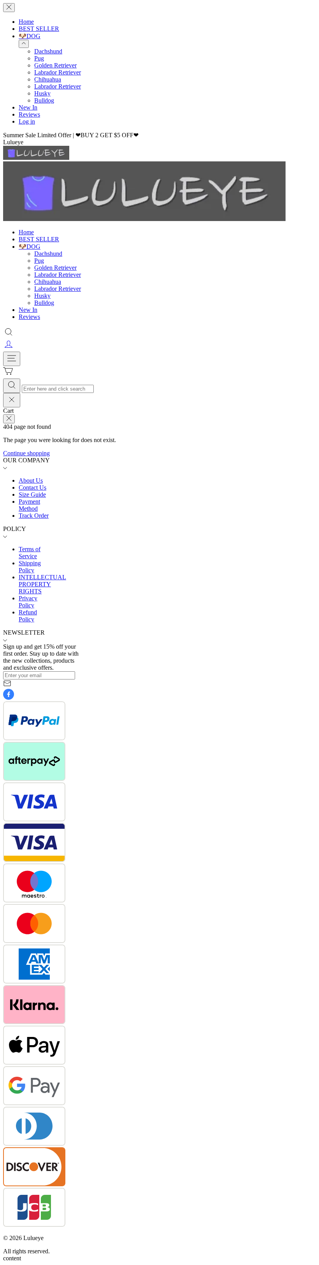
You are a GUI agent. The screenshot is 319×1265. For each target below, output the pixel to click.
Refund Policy (28, 616)
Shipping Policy (30, 566)
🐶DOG (29, 36)
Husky (42, 93)
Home (26, 21)
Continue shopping (26, 453)
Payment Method (29, 505)
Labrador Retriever (57, 72)
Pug (39, 58)
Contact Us (32, 487)
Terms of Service (29, 552)
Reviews (29, 114)
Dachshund (48, 51)
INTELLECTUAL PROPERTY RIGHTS (42, 584)
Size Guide (32, 494)
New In (28, 107)
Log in (27, 121)
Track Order (34, 515)
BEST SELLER (39, 28)
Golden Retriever (55, 65)
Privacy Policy (28, 602)
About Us (31, 480)
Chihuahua (47, 79)
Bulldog (44, 100)
